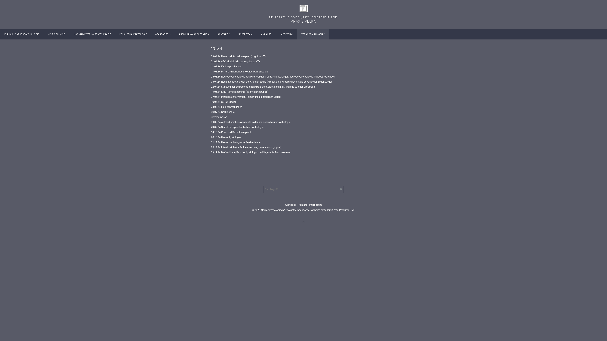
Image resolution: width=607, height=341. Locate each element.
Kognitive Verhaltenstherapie (92, 34)
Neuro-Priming (56, 34)
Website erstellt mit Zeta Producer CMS (333, 210)
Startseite (161, 34)
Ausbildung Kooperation (194, 34)
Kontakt (223, 34)
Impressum (286, 34)
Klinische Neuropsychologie (21, 34)
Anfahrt (266, 34)
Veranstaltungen (312, 34)
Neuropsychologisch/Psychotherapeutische (303, 17)
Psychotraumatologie (133, 34)
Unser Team (246, 34)
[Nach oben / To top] (303, 222)
